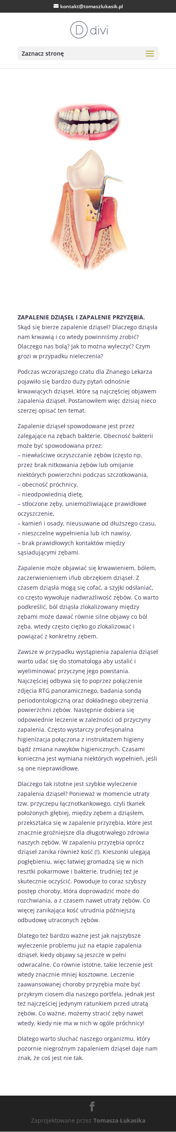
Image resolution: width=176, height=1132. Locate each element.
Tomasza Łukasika (119, 1120)
